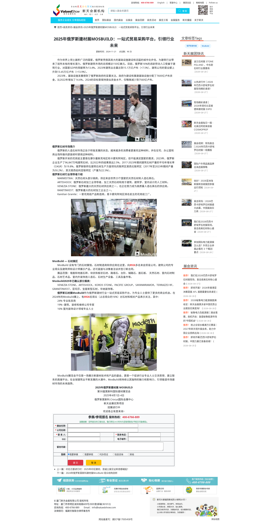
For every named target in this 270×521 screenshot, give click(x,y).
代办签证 (104, 454)
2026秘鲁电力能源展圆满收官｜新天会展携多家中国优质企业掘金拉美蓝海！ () (200, 304)
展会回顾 (139, 20)
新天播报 (187, 20)
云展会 (129, 20)
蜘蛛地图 (200, 2)
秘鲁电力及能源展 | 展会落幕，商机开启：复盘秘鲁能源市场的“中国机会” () (200, 316)
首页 (97, 20)
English (161, 2)
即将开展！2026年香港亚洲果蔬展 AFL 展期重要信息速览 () (200, 291)
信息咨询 (119, 454)
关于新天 (198, 20)
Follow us (213, 2)
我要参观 (89, 454)
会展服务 (175, 20)
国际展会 (106, 20)
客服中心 (173, 2)
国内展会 (118, 20)
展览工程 (163, 20)
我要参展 (74, 454)
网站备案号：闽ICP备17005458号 (116, 519)
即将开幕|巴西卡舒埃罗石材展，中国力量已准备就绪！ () (199, 341)
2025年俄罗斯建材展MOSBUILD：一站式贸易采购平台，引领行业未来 (119, 27)
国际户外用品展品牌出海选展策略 (204, 167)
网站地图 (215, 519)
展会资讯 (77, 27)
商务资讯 (67, 27)
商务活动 (151, 20)
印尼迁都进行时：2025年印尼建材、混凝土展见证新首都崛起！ (97, 469)
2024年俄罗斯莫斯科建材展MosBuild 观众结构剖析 (91, 472)
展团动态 (187, 2)
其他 (132, 454)
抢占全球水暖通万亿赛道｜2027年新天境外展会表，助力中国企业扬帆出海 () (200, 329)
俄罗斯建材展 (192, 46)
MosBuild (205, 46)
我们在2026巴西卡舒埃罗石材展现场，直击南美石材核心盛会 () (200, 279)
